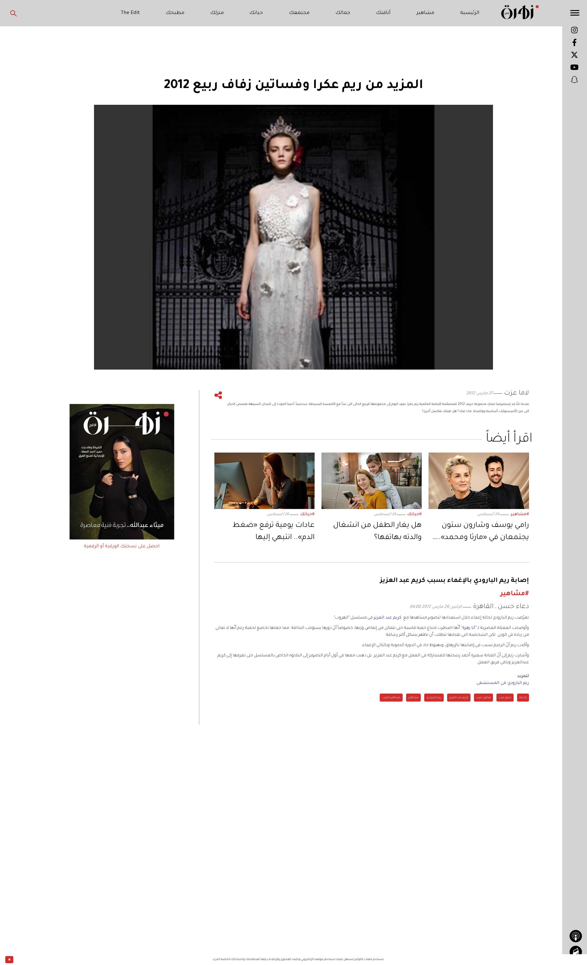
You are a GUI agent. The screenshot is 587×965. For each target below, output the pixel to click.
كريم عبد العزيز (458, 697)
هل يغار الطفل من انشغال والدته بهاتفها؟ (377, 532)
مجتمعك (299, 13)
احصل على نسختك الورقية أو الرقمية (122, 546)
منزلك (217, 13)
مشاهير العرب (391, 697)
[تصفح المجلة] (576, 952)
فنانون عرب (483, 697)
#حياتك (414, 514)
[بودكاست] (576, 936)
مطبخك (175, 13)
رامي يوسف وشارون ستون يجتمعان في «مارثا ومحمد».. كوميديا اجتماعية (483, 533)
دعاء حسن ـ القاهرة (501, 607)
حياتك (256, 13)
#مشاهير (520, 514)
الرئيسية (469, 13)
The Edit (130, 13)
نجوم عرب (505, 697)
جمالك (342, 13)
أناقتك (383, 13)
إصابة (523, 697)
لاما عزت (516, 393)
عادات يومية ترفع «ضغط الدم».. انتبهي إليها (274, 532)
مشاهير (425, 13)
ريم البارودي (433, 697)
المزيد (216, 959)
